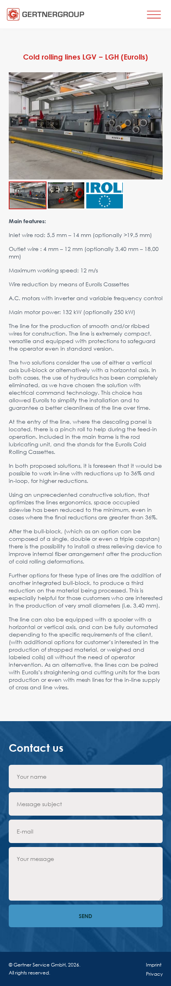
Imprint (153, 964)
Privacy (154, 974)
